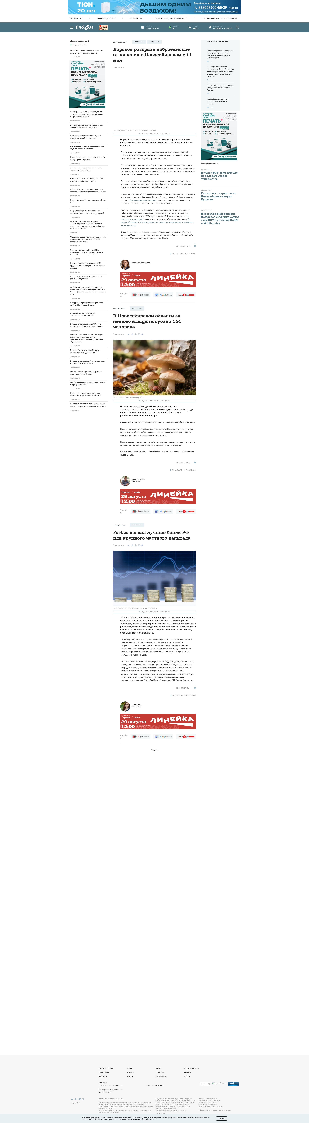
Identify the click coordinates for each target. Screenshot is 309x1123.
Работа (187, 1072)
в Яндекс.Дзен (75, 1103)
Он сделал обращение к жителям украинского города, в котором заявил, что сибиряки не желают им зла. (157, 222)
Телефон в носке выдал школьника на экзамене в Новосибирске (86, 169)
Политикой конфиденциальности (141, 1119)
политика (139, 42)
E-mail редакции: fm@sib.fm (207, 1104)
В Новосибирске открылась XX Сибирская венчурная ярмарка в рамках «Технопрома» (88, 405)
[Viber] (138, 334)
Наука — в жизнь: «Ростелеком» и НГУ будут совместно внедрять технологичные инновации (87, 265)
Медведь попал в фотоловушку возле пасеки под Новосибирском (86, 372)
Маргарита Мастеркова (141, 263)
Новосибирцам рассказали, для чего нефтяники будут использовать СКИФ (86, 394)
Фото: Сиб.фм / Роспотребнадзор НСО (128, 397)
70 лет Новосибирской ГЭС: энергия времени (219, 18)
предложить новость (80, 45)
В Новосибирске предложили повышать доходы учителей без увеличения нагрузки (88, 190)
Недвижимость (191, 1068)
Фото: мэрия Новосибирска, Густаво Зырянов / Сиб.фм (134, 130)
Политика (160, 1072)
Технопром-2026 (75, 18)
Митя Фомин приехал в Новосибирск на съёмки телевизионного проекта (86, 51)
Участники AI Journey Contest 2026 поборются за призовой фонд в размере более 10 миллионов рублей (86, 252)
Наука (130, 1076)
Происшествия (106, 1068)
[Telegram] (142, 333)
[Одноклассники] (131, 334)
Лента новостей (79, 41)
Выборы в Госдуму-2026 (105, 18)
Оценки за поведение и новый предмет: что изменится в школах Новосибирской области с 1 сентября (88, 239)
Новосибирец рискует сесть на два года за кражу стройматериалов (87, 158)
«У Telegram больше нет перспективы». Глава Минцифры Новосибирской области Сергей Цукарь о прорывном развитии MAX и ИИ (88, 290)
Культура (103, 1076)
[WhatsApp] (135, 334)
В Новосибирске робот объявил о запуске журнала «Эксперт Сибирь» (87, 362)
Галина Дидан (137, 705)
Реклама (103, 1082)
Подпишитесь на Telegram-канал (155, 133)
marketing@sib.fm (105, 1092)
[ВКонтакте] (128, 334)
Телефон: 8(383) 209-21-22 (110, 1085)
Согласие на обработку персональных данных (171, 1111)
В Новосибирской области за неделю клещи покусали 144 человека (85, 136)
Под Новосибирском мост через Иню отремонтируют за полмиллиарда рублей (87, 212)
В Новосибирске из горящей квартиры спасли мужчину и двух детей (85, 351)
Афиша (159, 1068)
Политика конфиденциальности (167, 1108)
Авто (129, 1068)
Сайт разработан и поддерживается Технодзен (214, 1110)
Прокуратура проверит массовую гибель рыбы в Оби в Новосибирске (87, 303)
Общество (104, 1072)
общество (154, 42)
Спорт (187, 1076)
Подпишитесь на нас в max (184, 253)
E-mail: (154, 1085)
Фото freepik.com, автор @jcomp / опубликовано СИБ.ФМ (135, 608)
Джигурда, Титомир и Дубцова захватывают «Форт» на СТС (82, 314)
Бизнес (130, 1072)
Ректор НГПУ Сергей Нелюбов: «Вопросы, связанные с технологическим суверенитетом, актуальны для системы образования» (87, 338)
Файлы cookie (160, 1113)
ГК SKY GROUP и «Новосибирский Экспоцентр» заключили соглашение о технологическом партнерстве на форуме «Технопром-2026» (87, 225)
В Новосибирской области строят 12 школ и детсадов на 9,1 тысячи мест (87, 179)
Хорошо (221, 1119)
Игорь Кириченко (138, 480)
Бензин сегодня (136, 18)
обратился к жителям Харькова (143, 200)
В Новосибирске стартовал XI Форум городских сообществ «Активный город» (86, 325)
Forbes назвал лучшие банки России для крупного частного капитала (87, 147)
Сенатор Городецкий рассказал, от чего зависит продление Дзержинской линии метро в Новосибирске (86, 114)
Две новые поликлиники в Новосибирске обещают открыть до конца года (87, 126)
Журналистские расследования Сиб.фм (171, 18)
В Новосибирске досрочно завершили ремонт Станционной (86, 277)
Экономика (161, 1076)
